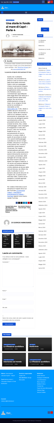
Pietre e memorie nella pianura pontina (44, 89)
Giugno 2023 (42, 260)
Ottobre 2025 (42, 157)
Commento (5, 262)
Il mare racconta (10, 20)
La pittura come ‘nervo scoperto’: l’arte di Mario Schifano (45, 81)
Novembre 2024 (43, 198)
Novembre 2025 (43, 153)
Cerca (40, 19)
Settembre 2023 (43, 249)
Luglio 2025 (42, 168)
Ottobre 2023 (42, 246)
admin (16, 364)
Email (4, 299)
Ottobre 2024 (42, 201)
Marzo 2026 (42, 138)
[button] (49, 12)
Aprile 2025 (42, 179)
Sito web (4, 307)
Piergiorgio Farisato (23, 67)
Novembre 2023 (43, 242)
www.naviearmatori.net (19, 69)
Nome (4, 290)
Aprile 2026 (42, 135)
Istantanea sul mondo (44, 49)
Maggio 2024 (42, 220)
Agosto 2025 (42, 164)
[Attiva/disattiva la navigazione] (26, 12)
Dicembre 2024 (43, 194)
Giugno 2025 (42, 172)
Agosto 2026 (42, 120)
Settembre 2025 (43, 161)
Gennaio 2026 (42, 146)
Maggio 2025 (42, 175)
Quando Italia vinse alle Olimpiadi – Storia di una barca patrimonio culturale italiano (11, 209)
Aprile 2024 (42, 223)
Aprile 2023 (42, 268)
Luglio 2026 (42, 124)
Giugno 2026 (42, 127)
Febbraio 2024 (43, 231)
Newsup (32, 420)
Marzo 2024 (42, 227)
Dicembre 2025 (43, 150)
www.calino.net (12, 109)
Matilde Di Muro (6, 244)
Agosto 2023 (42, 253)
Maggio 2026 (42, 131)
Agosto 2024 (42, 209)
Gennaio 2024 (42, 235)
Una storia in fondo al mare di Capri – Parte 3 (24, 208)
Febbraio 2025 (42, 186)
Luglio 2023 (42, 257)
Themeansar (38, 420)
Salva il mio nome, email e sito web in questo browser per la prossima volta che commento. (17, 319)
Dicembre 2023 (43, 238)
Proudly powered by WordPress (20, 420)
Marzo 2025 (42, 183)
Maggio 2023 (42, 264)
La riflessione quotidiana (9, 344)
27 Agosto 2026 (9, 364)
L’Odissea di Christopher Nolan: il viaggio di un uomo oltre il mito (45, 98)
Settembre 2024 (43, 205)
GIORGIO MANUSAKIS (18, 34)
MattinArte (41, 45)
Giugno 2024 (42, 216)
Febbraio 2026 (42, 142)
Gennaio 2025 (42, 190)
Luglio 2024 (42, 212)
